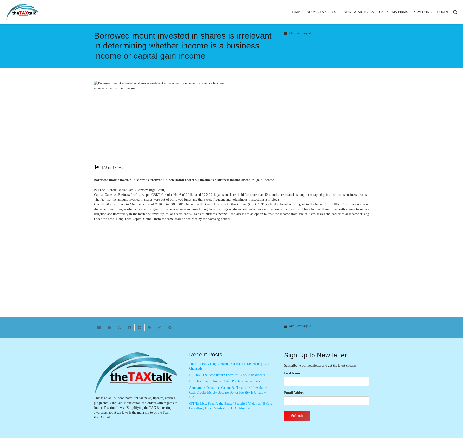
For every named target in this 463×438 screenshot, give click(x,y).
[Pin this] (140, 327)
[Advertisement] (303, 124)
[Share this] (109, 327)
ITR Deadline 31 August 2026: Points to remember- (224, 381)
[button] (329, 12)
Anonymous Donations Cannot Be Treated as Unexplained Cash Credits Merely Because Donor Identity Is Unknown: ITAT (228, 392)
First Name (292, 373)
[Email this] (99, 327)
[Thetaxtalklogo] (22, 12)
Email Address (294, 393)
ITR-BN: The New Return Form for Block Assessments (227, 375)
